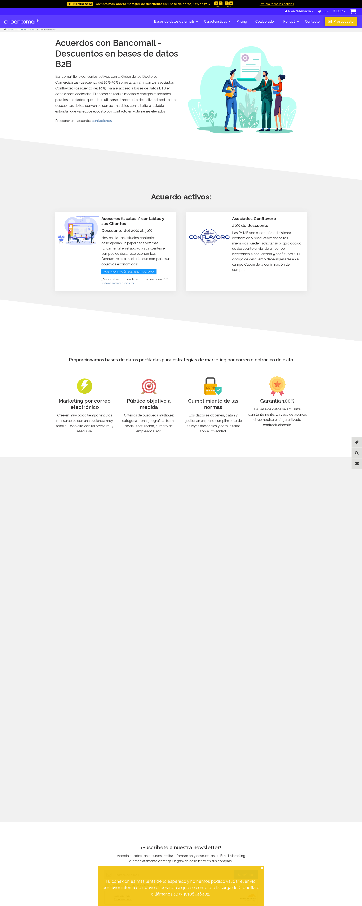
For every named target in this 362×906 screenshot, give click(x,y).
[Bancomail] (21, 24)
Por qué (289, 21)
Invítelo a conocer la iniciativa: (117, 283)
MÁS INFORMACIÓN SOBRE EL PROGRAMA (129, 271)
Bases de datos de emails (174, 21)
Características (215, 21)
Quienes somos (26, 29)
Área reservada (299, 11)
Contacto (312, 21)
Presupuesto (343, 21)
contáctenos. (102, 121)
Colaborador (265, 21)
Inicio (10, 29)
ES (324, 11)
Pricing (242, 21)
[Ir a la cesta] (353, 13)
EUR (339, 11)
